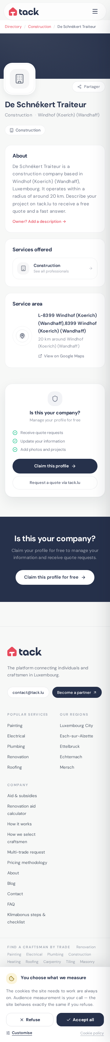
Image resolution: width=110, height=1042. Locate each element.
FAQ (11, 904)
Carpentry (52, 961)
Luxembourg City (76, 725)
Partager (92, 86)
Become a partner (74, 692)
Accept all (83, 1019)
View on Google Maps (64, 356)
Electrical (16, 736)
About (13, 873)
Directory (13, 26)
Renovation (18, 756)
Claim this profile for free (51, 577)
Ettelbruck (70, 746)
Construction (39, 26)
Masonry (87, 961)
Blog (11, 883)
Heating (14, 961)
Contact (15, 893)
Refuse (33, 1019)
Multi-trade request (26, 852)
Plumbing (16, 746)
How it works (19, 824)
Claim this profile (51, 466)
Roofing (14, 767)
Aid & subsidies (22, 795)
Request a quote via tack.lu (55, 482)
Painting (15, 725)
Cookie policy (92, 1033)
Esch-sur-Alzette (76, 736)
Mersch (67, 767)
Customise (22, 1032)
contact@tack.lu (28, 692)
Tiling (70, 961)
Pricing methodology (27, 862)
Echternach (71, 756)
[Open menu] (95, 11)
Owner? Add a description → (39, 221)
